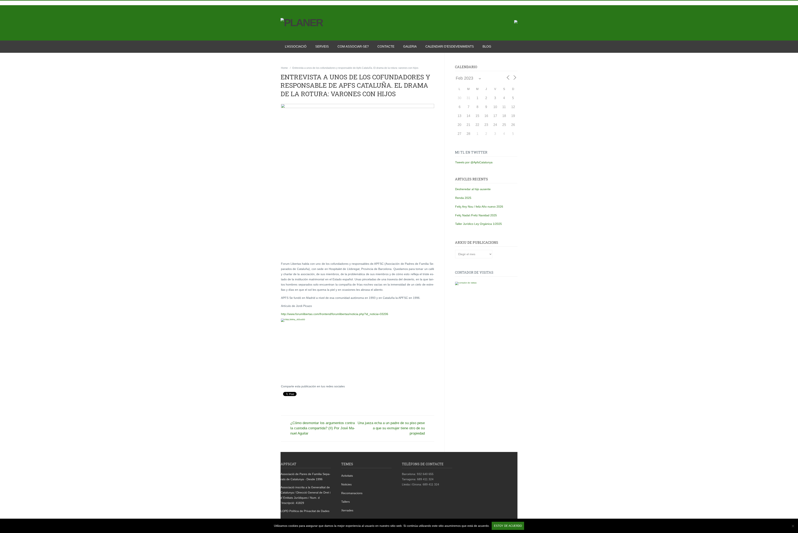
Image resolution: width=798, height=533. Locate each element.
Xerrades (347, 510)
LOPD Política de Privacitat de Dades (305, 511)
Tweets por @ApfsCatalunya (474, 162)
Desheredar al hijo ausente (473, 189)
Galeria (410, 46)
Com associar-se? (353, 46)
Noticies (346, 484)
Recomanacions (351, 493)
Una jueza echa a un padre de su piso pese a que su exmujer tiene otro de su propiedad (391, 428)
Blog (487, 46)
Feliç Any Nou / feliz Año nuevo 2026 (479, 206)
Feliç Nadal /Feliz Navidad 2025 (476, 215)
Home (284, 67)
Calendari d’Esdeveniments (449, 46)
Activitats (347, 475)
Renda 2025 (463, 197)
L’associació (296, 46)
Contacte (385, 46)
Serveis (322, 46)
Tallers (345, 501)
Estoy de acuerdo (508, 525)
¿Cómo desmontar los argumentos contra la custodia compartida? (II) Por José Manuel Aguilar (322, 428)
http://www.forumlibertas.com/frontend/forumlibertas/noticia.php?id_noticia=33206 (334, 314)
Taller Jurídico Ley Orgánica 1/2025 (478, 223)
